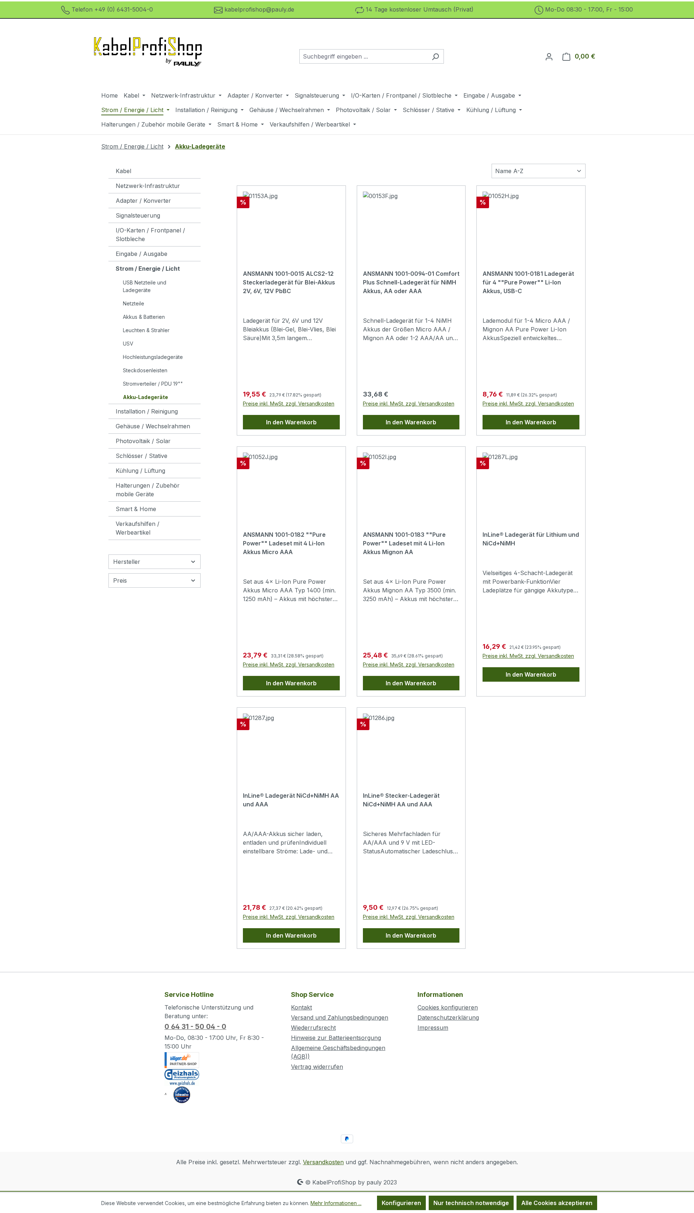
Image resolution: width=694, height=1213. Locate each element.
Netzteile (133, 303)
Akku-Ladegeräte (145, 397)
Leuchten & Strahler (146, 330)
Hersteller (126, 561)
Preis (120, 580)
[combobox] (363, 56)
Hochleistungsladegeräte (153, 357)
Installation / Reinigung (147, 411)
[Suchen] (435, 56)
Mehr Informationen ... (335, 1203)
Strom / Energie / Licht (148, 268)
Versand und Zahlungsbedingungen (339, 1017)
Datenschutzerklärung (448, 1017)
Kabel (123, 171)
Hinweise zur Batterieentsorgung (336, 1037)
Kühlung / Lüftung (140, 470)
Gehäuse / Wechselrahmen (153, 426)
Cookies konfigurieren (447, 1007)
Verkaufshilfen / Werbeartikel (137, 528)
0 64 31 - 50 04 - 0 (195, 1027)
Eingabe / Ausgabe (141, 253)
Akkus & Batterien (144, 317)
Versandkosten (323, 1162)
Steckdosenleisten (145, 370)
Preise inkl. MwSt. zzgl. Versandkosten (288, 403)
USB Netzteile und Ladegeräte (144, 286)
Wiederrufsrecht (313, 1027)
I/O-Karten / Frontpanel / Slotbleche (150, 235)
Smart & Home (136, 509)
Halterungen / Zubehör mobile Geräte (148, 490)
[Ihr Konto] (549, 56)
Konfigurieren (401, 1202)
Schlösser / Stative (141, 455)
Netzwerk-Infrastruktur (148, 185)
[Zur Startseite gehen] (148, 55)
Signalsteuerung (138, 215)
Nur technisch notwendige (471, 1202)
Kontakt (301, 1007)
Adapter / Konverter (143, 200)
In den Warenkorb (291, 422)
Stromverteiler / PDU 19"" (153, 384)
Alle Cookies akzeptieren (556, 1202)
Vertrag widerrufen (317, 1066)
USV (128, 343)
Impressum (432, 1027)
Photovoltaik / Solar (143, 441)
